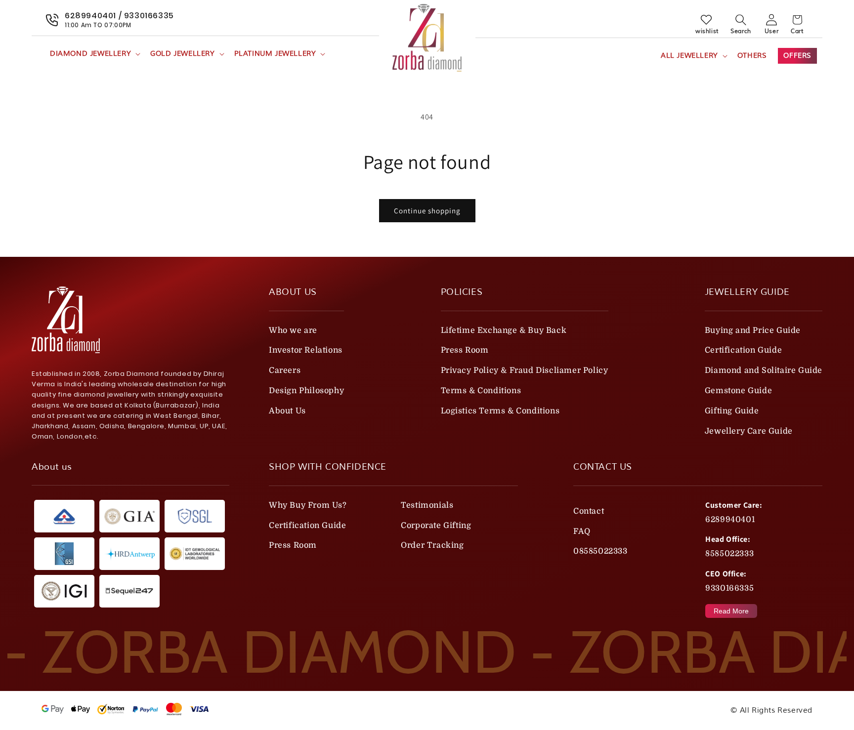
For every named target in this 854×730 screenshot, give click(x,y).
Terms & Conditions (481, 390)
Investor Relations (305, 350)
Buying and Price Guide (753, 330)
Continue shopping (427, 210)
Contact (588, 511)
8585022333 (729, 553)
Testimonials (427, 505)
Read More (731, 611)
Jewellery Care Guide (749, 431)
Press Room (465, 350)
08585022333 (600, 551)
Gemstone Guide (738, 390)
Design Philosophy (306, 390)
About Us (287, 410)
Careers (284, 370)
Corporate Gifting (436, 525)
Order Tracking (432, 545)
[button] (94, 53)
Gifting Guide (732, 410)
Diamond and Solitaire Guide (763, 370)
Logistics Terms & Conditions (500, 410)
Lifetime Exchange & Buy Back (504, 330)
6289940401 (730, 519)
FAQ (582, 531)
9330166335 (729, 588)
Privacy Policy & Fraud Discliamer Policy (524, 370)
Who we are (293, 330)
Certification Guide (743, 350)
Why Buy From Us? (308, 505)
